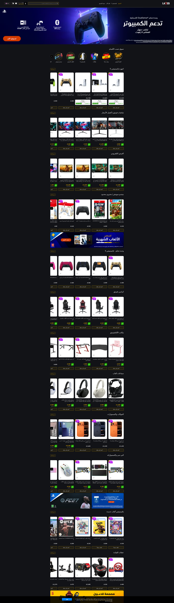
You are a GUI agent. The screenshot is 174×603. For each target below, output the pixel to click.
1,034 (119, 365)
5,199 (122, 446)
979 (119, 364)
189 (69, 405)
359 (89, 226)
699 (119, 323)
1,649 (119, 145)
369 (89, 282)
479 (73, 584)
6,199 (68, 445)
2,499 (119, 186)
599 (53, 487)
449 (69, 144)
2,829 (105, 98)
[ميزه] (115, 100)
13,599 (69, 186)
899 (53, 323)
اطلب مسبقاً (116, 547)
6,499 (85, 185)
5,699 (88, 446)
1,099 (102, 144)
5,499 (88, 584)
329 (69, 486)
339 (106, 584)
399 (73, 101)
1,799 (119, 406)
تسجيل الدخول (21, 3)
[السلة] (13, 3)
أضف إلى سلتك (116, 107)
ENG (8, 3)
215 (119, 486)
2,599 (102, 185)
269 (69, 406)
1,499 (52, 185)
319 (53, 144)
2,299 (52, 186)
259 (123, 226)
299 (106, 226)
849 (69, 323)
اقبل (67, 599)
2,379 (55, 584)
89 (56, 226)
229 (73, 226)
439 (53, 486)
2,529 (122, 98)
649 (86, 145)
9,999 (86, 186)
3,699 (102, 186)
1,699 (102, 145)
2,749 (88, 98)
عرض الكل (53, 69)
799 (119, 324)
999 (119, 144)
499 (69, 145)
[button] (111, 3)
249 (119, 487)
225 (103, 487)
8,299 (68, 185)
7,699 (69, 447)
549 (86, 144)
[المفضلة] (16, 3)
